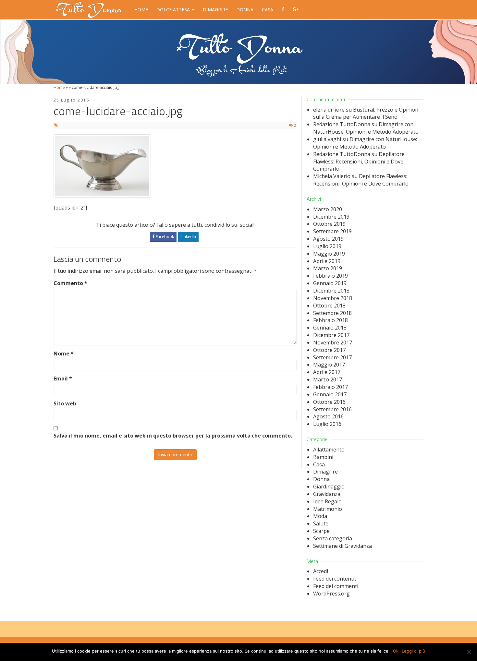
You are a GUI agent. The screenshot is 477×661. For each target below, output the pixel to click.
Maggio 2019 (329, 253)
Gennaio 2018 (330, 327)
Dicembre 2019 (331, 216)
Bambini (323, 457)
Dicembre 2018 (331, 290)
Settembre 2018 (332, 313)
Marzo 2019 (327, 268)
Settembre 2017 (332, 357)
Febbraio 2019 (330, 275)
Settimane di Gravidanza (342, 545)
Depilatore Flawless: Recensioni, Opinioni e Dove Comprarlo (359, 161)
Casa (267, 9)
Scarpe (321, 531)
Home (141, 9)
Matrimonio (327, 508)
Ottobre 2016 (329, 401)
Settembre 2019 (332, 231)
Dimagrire (215, 9)
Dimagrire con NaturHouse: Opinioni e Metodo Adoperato (366, 128)
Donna (244, 9)
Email (63, 378)
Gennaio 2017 (330, 394)
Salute (320, 523)
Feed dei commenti (335, 586)
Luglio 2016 (327, 423)
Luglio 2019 (327, 246)
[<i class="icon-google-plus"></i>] (295, 9)
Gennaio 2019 (330, 283)
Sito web (65, 403)
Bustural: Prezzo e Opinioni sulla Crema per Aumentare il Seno (366, 113)
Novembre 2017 (332, 342)
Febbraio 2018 (330, 320)
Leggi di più (413, 651)
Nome (64, 353)
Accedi (320, 571)
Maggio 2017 (329, 364)
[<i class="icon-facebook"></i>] (282, 9)
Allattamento (329, 449)
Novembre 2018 (332, 298)
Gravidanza (326, 494)
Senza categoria (332, 538)
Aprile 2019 (326, 261)
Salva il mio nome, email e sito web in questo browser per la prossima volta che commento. (173, 435)
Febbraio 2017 (330, 387)
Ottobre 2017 (329, 350)
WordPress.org (331, 593)
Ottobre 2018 (329, 305)
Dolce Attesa (173, 9)
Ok (395, 651)
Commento (70, 283)
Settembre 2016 (332, 409)
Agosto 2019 (328, 238)
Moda (320, 516)
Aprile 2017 (326, 372)
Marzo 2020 (327, 209)
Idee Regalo (327, 501)
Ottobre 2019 (329, 223)
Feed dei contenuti (335, 578)
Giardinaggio (329, 486)
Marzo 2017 (327, 379)
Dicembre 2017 (331, 335)
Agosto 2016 (328, 416)
